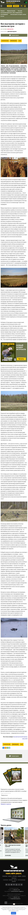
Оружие (14, 876)
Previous (2, 841)
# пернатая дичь (13, 40)
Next (25, 841)
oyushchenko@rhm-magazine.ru (17, 891)
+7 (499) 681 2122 (16, 897)
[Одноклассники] (5, 748)
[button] (13, 908)
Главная (4, 876)
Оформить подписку (6, 804)
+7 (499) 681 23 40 (16, 889)
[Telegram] (9, 748)
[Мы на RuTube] (14, 885)
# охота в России (4, 40)
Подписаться (4, 795)
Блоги (24, 876)
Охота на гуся (10, 29)
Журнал (14, 878)
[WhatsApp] (7, 748)
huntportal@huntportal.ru (15, 898)
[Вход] (25, 6)
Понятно (13, 913)
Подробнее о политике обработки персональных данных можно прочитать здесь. (13, 910)
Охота (10, 876)
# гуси (20, 40)
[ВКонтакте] (3, 748)
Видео (19, 876)
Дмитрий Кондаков (12, 31)
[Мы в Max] (21, 885)
